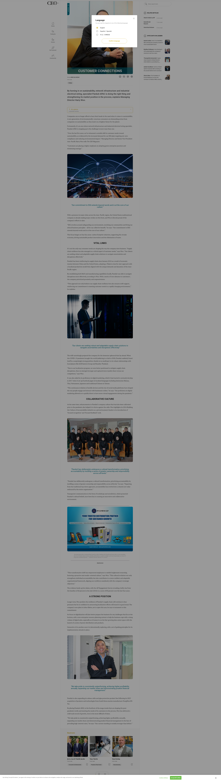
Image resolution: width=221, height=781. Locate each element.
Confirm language (114, 41)
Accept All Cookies (176, 777)
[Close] (215, 778)
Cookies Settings (163, 777)
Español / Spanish (106, 31)
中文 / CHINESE (105, 35)
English (102, 28)
